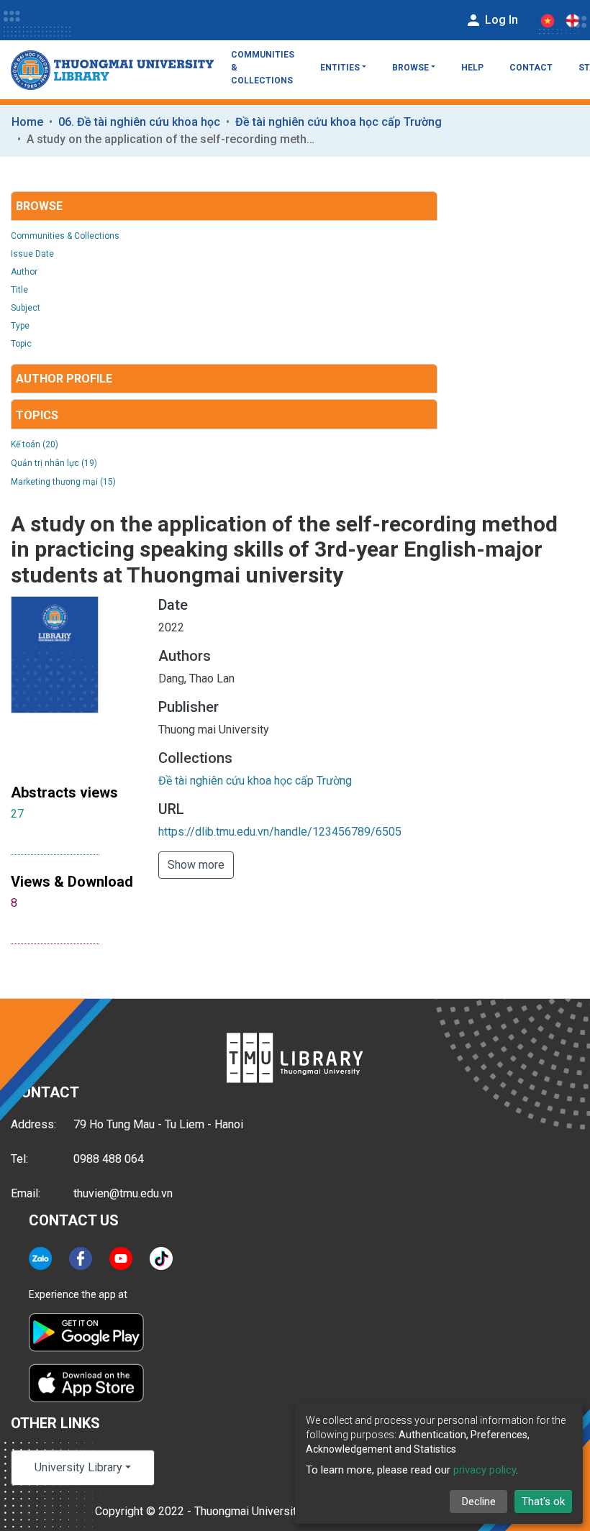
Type (20, 326)
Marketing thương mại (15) (63, 482)
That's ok (543, 1501)
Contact (531, 68)
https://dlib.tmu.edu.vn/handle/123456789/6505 (279, 831)
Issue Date (32, 254)
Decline (479, 1501)
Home (27, 122)
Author (24, 272)
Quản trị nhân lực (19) (54, 463)
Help (472, 68)
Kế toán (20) (34, 444)
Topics (37, 415)
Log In (500, 20)
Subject (25, 308)
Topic (21, 344)
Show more (196, 865)
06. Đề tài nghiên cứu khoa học (139, 122)
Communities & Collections (262, 68)
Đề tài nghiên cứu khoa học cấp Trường (338, 122)
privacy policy (484, 1469)
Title (19, 290)
